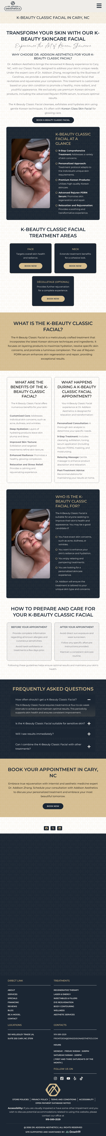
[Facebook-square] (62, 1078)
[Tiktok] (81, 1078)
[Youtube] (68, 1078)
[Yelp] (75, 1078)
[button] (46, 828)
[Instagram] (55, 1078)
